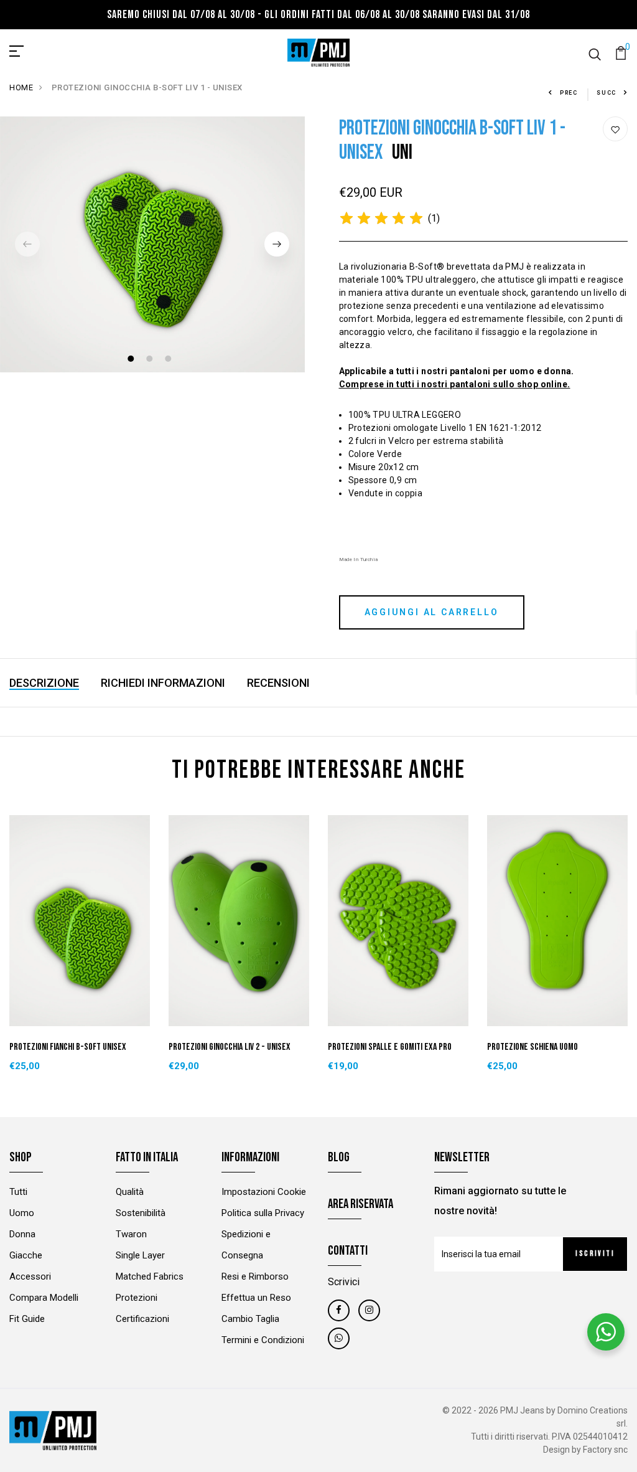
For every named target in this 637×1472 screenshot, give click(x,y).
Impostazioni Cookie (263, 1191)
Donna (22, 1234)
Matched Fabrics (150, 1276)
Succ (606, 93)
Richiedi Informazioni (163, 682)
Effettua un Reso (256, 1297)
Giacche (25, 1255)
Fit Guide (27, 1318)
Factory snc (605, 1450)
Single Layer (140, 1255)
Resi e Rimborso (255, 1276)
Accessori (30, 1276)
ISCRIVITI (595, 1253)
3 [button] (169, 360)
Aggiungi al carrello (432, 612)
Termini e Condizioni (262, 1340)
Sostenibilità (140, 1213)
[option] (152, 244)
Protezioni (136, 1297)
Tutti (18, 1191)
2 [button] (150, 360)
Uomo (21, 1213)
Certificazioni (142, 1318)
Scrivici (344, 1282)
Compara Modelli (43, 1297)
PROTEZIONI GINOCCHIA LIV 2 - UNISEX (230, 1047)
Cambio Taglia (250, 1318)
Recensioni (278, 682)
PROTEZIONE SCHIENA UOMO (532, 1047)
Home (21, 87)
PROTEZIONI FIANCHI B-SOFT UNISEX (67, 1047)
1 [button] (132, 360)
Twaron (131, 1234)
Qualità (130, 1191)
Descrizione (44, 682)
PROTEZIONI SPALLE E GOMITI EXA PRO (390, 1047)
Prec (569, 93)
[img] (381, 218)
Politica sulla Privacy (262, 1213)
